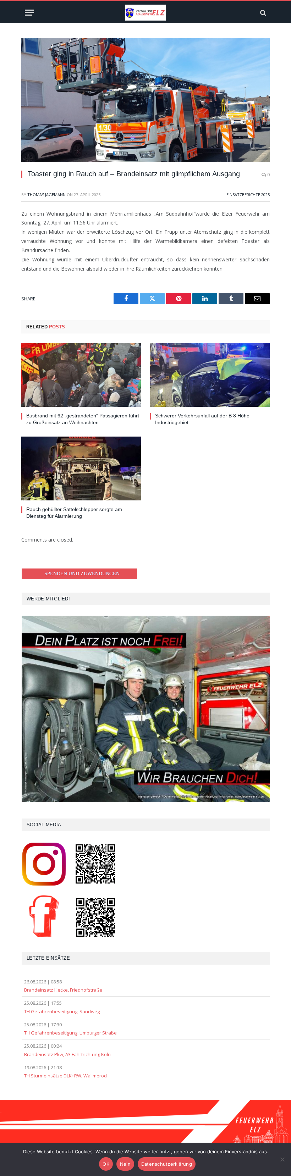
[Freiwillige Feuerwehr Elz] (145, 12)
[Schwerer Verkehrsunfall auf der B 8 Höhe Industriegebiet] (210, 375)
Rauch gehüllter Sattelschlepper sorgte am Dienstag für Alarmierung (74, 512)
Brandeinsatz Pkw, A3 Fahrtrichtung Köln (67, 1054)
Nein (125, 1164)
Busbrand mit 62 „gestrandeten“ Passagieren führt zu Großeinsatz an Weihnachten (82, 419)
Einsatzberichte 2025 (248, 194)
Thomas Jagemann (46, 194)
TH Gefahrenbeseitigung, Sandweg (62, 1011)
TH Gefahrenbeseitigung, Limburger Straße (70, 1033)
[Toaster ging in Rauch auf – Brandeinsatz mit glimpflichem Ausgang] (145, 100)
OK (106, 1164)
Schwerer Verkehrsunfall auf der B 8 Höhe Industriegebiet (202, 419)
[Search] (262, 13)
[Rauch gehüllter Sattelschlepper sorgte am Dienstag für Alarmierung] (81, 468)
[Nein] (282, 1159)
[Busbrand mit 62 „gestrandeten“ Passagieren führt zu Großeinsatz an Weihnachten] (81, 375)
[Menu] (29, 13)
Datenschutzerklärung (166, 1164)
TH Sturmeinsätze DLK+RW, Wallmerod (65, 1075)
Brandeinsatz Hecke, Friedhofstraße (63, 990)
